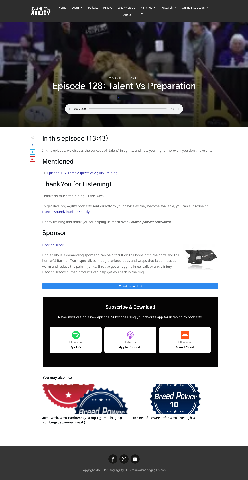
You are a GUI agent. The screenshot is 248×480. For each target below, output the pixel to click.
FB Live (107, 7)
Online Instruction (193, 7)
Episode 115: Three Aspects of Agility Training (82, 173)
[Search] (142, 14)
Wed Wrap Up (126, 7)
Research (167, 7)
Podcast (93, 7)
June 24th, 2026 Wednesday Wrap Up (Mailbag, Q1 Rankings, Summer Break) (85, 406)
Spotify (84, 211)
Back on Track (53, 245)
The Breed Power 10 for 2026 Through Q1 (175, 406)
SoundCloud (63, 211)
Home (62, 7)
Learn (75, 7)
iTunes (47, 211)
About (127, 15)
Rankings (146, 7)
